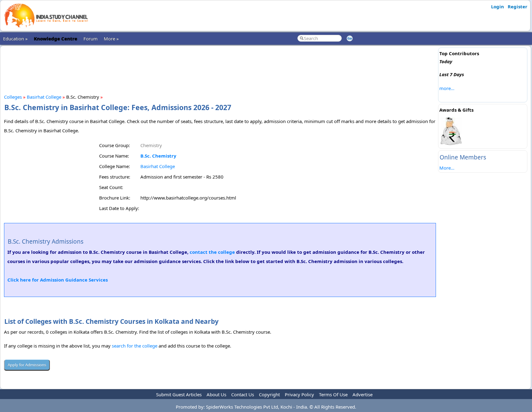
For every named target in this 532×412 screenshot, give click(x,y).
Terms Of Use (333, 394)
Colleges (13, 97)
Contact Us (242, 394)
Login (497, 6)
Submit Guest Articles (179, 394)
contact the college (212, 252)
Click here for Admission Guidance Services (57, 280)
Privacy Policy (299, 394)
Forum (90, 38)
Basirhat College (44, 97)
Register (517, 6)
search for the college (134, 346)
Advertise (363, 394)
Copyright (269, 394)
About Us (216, 394)
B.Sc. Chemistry (158, 156)
